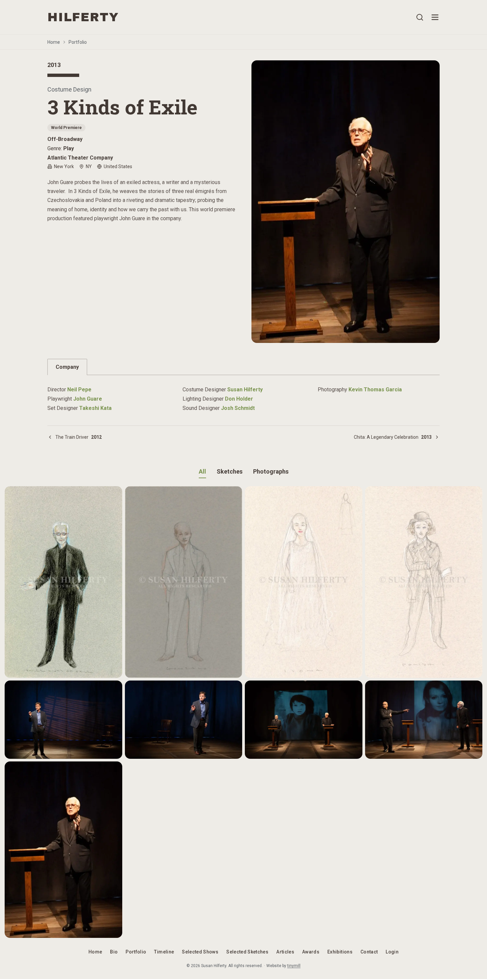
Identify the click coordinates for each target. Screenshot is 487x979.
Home (53, 42)
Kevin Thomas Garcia (375, 389)
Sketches (230, 471)
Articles (285, 951)
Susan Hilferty (245, 389)
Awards (310, 951)
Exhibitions (339, 951)
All (202, 471)
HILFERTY (83, 17)
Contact (369, 951)
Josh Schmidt (238, 408)
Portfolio (78, 42)
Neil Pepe (79, 389)
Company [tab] (67, 367)
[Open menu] (435, 17)
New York (64, 166)
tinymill (293, 965)
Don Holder (239, 399)
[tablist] (243, 367)
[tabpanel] (243, 395)
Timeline (164, 951)
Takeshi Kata (95, 408)
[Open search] (419, 17)
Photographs (271, 471)
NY (89, 166)
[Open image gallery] (345, 201)
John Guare (87, 399)
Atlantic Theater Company (80, 158)
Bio (114, 951)
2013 (54, 64)
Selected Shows (200, 951)
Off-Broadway (64, 139)
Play (68, 148)
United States (118, 166)
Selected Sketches (247, 951)
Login (392, 951)
